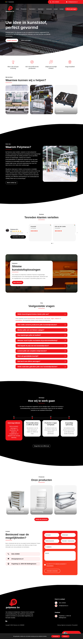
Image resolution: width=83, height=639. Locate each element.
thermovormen (39, 318)
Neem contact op (11, 182)
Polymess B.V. (14, 229)
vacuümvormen (31, 318)
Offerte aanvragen (71, 9)
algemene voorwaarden (60, 563)
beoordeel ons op (17, 237)
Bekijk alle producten (41, 519)
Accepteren (55, 636)
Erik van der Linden (60, 226)
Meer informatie (17, 282)
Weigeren (65, 636)
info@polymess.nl (72, 2)
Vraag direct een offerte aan (41, 446)
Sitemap (59, 625)
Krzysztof (33, 226)
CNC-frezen (47, 318)
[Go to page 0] (51, 243)
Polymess (15, 625)
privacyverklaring (49, 565)
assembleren (19, 320)
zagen (52, 318)
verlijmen (57, 318)
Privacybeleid (74, 625)
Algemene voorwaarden (66, 625)
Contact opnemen (12, 40)
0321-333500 (55, 2)
